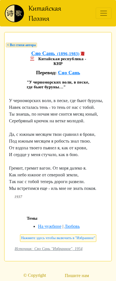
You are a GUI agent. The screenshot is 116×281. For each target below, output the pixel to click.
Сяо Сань (69, 72)
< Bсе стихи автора (21, 45)
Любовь (72, 226)
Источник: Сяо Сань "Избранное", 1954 (48, 248)
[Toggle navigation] (103, 13)
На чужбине (49, 226)
